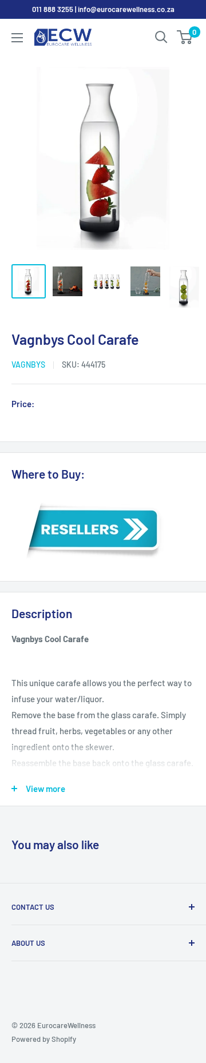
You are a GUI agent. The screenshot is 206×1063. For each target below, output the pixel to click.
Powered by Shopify (43, 1039)
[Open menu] (17, 37)
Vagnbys (28, 364)
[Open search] (161, 37)
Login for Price (71, 405)
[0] (185, 37)
